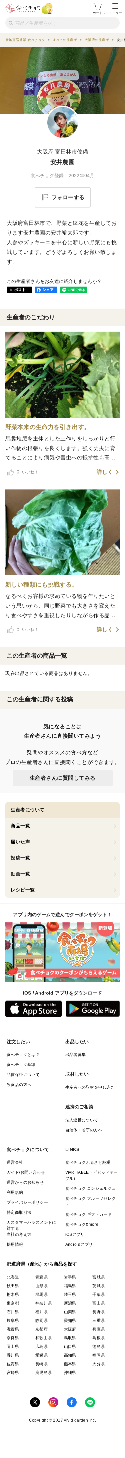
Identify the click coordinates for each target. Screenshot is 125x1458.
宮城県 (98, 1277)
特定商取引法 (19, 1212)
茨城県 (98, 1286)
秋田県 (13, 1286)
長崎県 (41, 1364)
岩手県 (70, 1277)
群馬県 (41, 1294)
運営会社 (15, 1162)
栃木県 (13, 1294)
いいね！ (28, 471)
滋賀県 (13, 1329)
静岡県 (41, 1320)
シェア (48, 290)
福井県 (41, 1312)
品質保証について (23, 1074)
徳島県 (98, 1346)
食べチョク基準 (21, 1064)
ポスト (20, 290)
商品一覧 (20, 825)
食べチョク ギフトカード (88, 1214)
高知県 (70, 1355)
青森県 (41, 1277)
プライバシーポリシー (27, 1202)
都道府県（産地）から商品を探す (42, 1263)
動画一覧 (20, 873)
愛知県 (70, 1320)
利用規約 (15, 1192)
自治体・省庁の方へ (84, 1130)
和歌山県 (43, 1338)
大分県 (98, 1364)
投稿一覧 (20, 857)
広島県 (41, 1346)
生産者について (28, 809)
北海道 (13, 1277)
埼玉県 (70, 1294)
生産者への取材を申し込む (90, 1087)
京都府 (41, 1329)
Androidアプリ (79, 1244)
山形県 (41, 1286)
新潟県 (70, 1303)
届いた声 (20, 841)
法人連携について (81, 1120)
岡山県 (13, 1346)
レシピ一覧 (23, 889)
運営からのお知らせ (25, 1182)
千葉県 (98, 1294)
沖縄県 (70, 1372)
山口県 (70, 1346)
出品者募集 (75, 1054)
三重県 (98, 1320)
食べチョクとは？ (23, 1054)
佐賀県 (13, 1364)
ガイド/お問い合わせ (26, 1172)
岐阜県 (13, 1320)
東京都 (13, 1303)
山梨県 (70, 1312)
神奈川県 (43, 1303)
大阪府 (70, 1329)
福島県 (70, 1286)
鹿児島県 (43, 1372)
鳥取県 (70, 1338)
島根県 (98, 1338)
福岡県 (98, 1355)
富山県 (98, 1303)
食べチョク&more (82, 1224)
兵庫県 (98, 1329)
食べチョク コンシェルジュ (90, 1188)
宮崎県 (13, 1372)
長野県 (98, 1312)
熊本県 (70, 1364)
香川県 (13, 1355)
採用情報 (15, 1244)
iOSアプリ (75, 1234)
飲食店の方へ (19, 1084)
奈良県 (13, 1338)
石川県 (13, 1312)
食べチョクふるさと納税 (88, 1162)
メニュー (115, 13)
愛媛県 (41, 1355)
